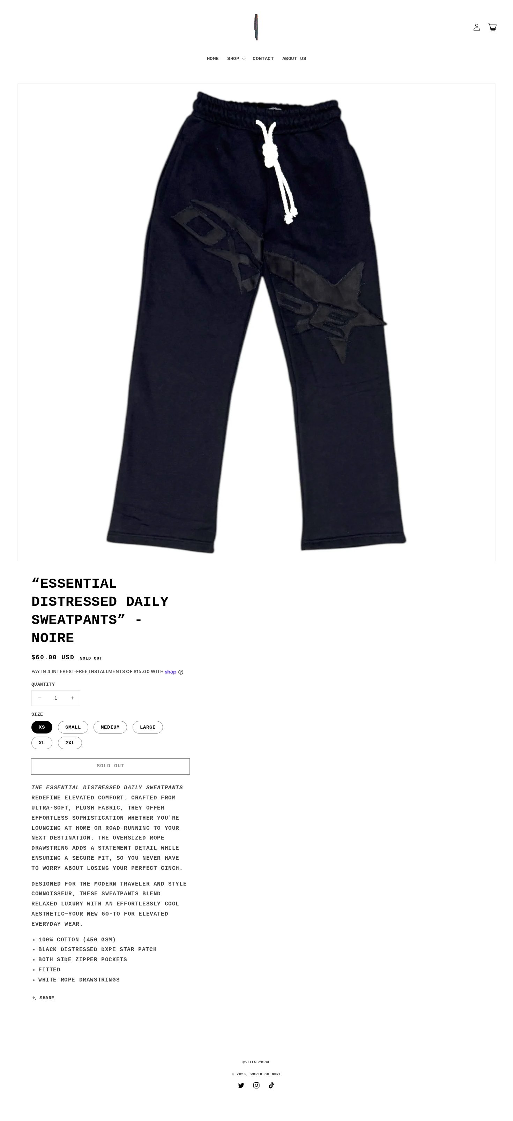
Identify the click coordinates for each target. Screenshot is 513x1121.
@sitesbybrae (256, 1062)
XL (42, 743)
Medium (110, 727)
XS (42, 727)
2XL (70, 743)
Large (148, 727)
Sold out (111, 766)
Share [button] (46, 998)
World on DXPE (266, 1074)
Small (73, 727)
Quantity (43, 684)
